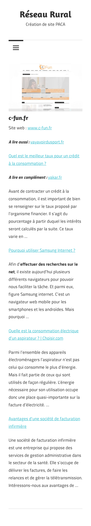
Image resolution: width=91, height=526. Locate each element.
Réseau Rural (46, 14)
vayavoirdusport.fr (47, 142)
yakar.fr (55, 177)
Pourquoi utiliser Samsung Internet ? (42, 250)
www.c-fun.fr (40, 127)
